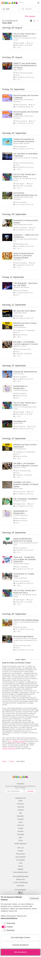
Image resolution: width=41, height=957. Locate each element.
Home (4, 761)
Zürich (20, 840)
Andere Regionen (20, 843)
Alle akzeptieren (20, 952)
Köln (20, 813)
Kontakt (20, 851)
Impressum (20, 885)
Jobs (20, 863)
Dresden (20, 831)
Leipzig (20, 828)
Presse (20, 866)
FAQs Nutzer (20, 854)
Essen (21, 822)
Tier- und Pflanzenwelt (16, 741)
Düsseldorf (20, 816)
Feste (12, 761)
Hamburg (20, 807)
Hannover (20, 825)
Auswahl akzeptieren (20, 945)
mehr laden (20, 659)
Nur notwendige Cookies (20, 937)
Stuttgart (20, 819)
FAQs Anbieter (21, 857)
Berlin (21, 801)
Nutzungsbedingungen (20, 876)
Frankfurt (20, 810)
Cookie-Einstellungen (20, 882)
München (20, 804)
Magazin (20, 869)
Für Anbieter (20, 860)
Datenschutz (20, 879)
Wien (20, 837)
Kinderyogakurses (9, 748)
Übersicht (35, 898)
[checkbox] (8, 923)
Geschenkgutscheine (20, 872)
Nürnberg (20, 834)
